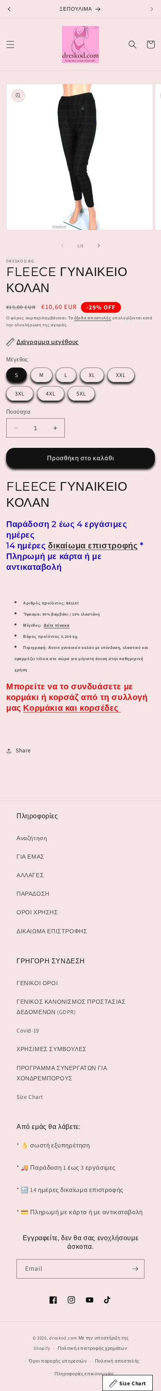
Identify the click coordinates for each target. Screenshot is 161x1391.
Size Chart (30, 1097)
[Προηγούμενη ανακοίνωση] (9, 9)
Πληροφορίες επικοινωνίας (84, 1374)
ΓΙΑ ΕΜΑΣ (31, 856)
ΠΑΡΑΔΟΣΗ (33, 893)
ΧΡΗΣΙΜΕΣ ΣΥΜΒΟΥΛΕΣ (52, 1049)
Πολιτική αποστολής (117, 1361)
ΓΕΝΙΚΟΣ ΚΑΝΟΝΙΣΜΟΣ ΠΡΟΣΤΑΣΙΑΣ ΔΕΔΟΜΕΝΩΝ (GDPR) (71, 1007)
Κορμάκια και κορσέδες (72, 708)
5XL (81, 393)
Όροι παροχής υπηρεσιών (58, 1361)
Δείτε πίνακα (56, 625)
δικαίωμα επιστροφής (92, 545)
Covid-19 (28, 1030)
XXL (121, 375)
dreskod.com (63, 1338)
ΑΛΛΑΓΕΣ (30, 875)
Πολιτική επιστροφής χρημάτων (93, 1348)
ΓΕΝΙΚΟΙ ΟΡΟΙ (37, 983)
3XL (20, 393)
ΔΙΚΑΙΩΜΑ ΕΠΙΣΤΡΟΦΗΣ (52, 931)
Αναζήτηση (32, 838)
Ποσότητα (18, 411)
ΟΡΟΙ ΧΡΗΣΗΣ (37, 912)
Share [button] (23, 750)
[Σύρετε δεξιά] (99, 246)
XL (92, 375)
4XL (51, 393)
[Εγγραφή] (135, 1269)
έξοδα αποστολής (92, 318)
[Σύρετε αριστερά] (62, 246)
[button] (10, 44)
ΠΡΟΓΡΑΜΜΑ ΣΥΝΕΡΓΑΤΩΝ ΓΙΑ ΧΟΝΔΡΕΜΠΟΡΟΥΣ (62, 1073)
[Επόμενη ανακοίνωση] (152, 9)
